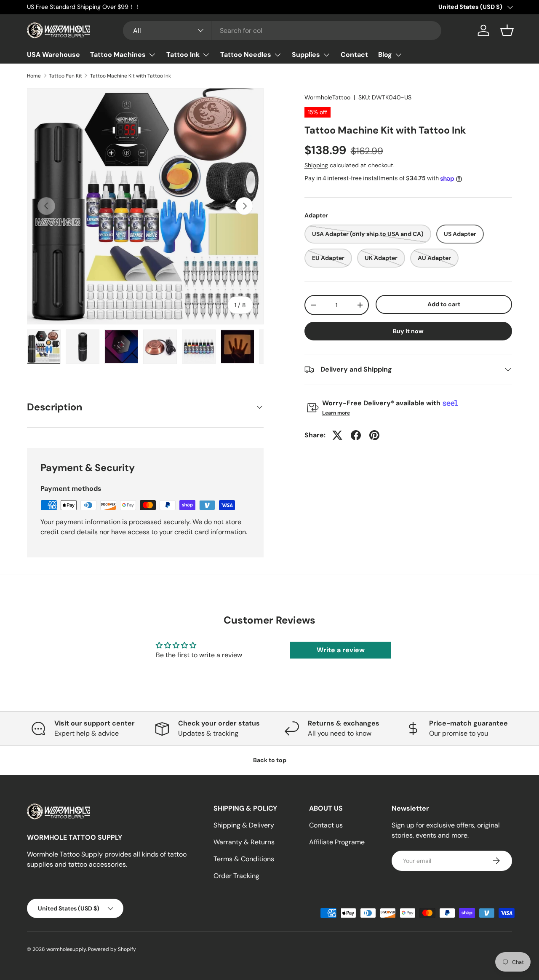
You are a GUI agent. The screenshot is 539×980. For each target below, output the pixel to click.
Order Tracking (236, 875)
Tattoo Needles (245, 54)
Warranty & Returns (244, 842)
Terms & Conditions (243, 858)
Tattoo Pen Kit (65, 75)
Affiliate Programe (337, 842)
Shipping (316, 165)
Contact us (326, 825)
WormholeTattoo (327, 97)
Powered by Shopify (112, 949)
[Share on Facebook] (356, 435)
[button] (507, 30)
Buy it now (408, 331)
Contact (354, 54)
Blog (385, 54)
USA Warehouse (53, 54)
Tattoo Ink (183, 54)
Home (34, 75)
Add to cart (443, 304)
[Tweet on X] (337, 435)
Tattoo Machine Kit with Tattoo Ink (130, 75)
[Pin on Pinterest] (374, 435)
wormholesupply (66, 949)
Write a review (341, 649)
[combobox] (282, 30)
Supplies (306, 54)
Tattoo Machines (118, 54)
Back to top (269, 760)
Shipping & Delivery (243, 825)
